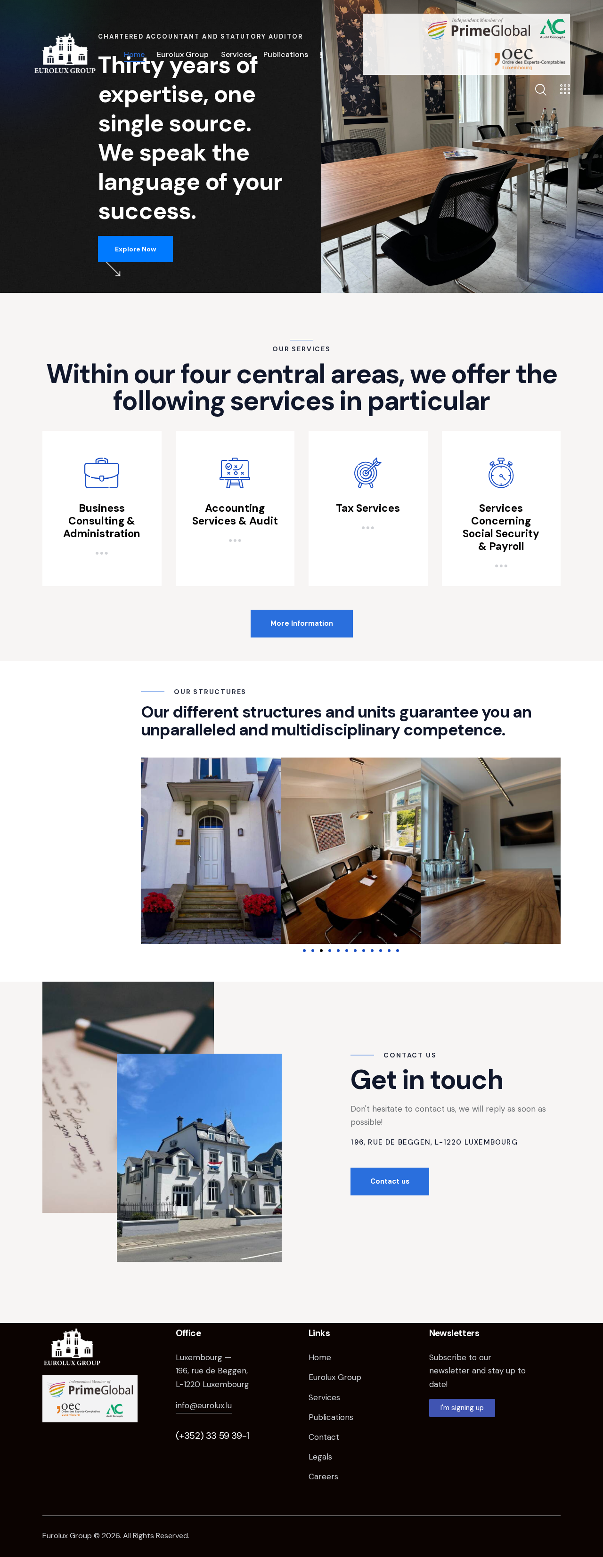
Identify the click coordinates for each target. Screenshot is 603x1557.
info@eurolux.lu (204, 1405)
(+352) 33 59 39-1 (212, 1435)
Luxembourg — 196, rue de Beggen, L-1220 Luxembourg (212, 1370)
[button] (304, 950)
